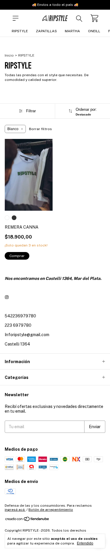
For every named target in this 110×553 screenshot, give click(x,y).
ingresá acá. (15, 510)
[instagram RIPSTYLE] (7, 297)
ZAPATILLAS (46, 31)
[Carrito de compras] (94, 18)
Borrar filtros (40, 129)
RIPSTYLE (20, 31)
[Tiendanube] (27, 520)
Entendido (85, 543)
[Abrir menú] (15, 18)
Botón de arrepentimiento (50, 510)
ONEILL (94, 31)
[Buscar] (79, 18)
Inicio (9, 55)
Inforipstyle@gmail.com (27, 334)
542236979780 (20, 316)
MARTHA (72, 31)
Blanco (12, 129)
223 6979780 (18, 325)
